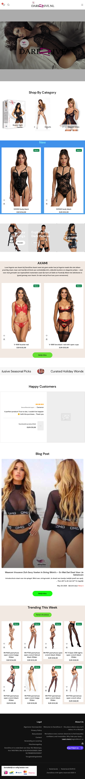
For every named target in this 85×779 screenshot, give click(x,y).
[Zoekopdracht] (8, 4)
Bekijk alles (42, 355)
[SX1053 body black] (21, 176)
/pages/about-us (77, 739)
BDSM (36, 243)
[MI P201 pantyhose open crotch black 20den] (11, 678)
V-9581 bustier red (21, 344)
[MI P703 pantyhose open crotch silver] (73, 678)
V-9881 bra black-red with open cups (64, 344)
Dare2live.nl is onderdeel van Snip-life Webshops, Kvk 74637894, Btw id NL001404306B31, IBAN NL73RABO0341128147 (23, 750)
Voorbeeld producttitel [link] (27, 424)
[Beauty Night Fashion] (14, 114)
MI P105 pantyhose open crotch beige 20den (32, 698)
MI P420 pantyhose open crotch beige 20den (11, 655)
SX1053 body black (21, 209)
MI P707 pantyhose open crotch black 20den (53, 698)
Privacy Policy (36, 730)
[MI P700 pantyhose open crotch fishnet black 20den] (32, 635)
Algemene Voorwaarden (33, 727)
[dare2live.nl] (42, 5)
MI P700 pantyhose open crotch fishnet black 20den (32, 655)
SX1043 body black (63, 209)
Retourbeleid (37, 734)
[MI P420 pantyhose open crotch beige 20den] (11, 635)
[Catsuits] (42, 114)
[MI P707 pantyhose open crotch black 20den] (53, 678)
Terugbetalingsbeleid (34, 757)
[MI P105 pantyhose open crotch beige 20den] (32, 678)
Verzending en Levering (33, 741)
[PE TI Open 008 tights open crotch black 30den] (73, 635)
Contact (39, 737)
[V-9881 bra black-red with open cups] (63, 312)
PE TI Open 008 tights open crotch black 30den (73, 655)
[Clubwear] (71, 238)
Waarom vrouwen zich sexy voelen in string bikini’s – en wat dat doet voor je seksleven (44, 573)
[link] (40, 425)
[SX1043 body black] (63, 176)
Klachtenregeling (35, 744)
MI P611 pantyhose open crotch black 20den (52, 654)
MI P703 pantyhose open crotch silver (73, 697)
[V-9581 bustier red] (21, 312)
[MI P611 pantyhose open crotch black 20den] (53, 635)
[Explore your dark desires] (42, 238)
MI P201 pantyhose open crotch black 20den (11, 698)
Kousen (20, 243)
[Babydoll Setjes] (70, 114)
